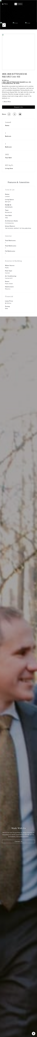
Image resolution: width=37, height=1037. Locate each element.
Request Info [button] (18, 107)
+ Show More (7, 101)
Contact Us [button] (18, 841)
